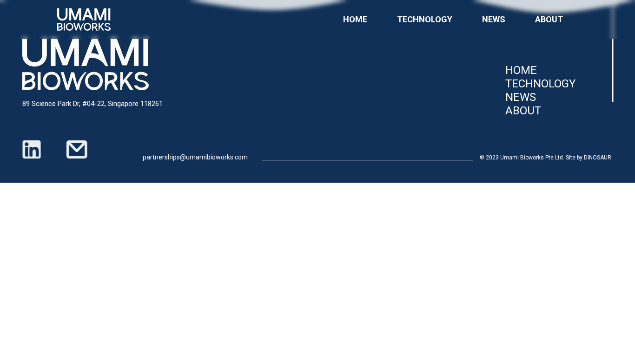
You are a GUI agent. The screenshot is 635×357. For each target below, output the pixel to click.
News (493, 19)
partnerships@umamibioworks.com (195, 157)
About (549, 19)
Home (355, 19)
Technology (424, 19)
